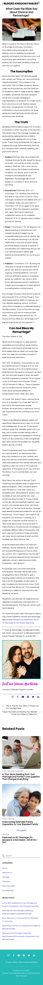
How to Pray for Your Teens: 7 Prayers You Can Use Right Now (22, 707)
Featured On (7, 872)
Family (4, 771)
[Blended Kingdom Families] (20, 3)
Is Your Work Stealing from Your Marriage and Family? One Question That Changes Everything (21, 776)
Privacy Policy (12, 962)
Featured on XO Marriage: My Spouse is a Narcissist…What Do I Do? (19, 840)
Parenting (19, 771)
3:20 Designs (25, 970)
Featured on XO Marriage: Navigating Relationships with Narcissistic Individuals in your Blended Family (20, 936)
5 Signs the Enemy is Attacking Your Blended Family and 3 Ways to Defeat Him (19, 713)
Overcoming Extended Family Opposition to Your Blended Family (20, 823)
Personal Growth (8, 886)
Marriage (11, 771)
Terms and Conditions (28, 962)
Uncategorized (8, 890)
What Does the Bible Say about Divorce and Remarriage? (21, 12)
